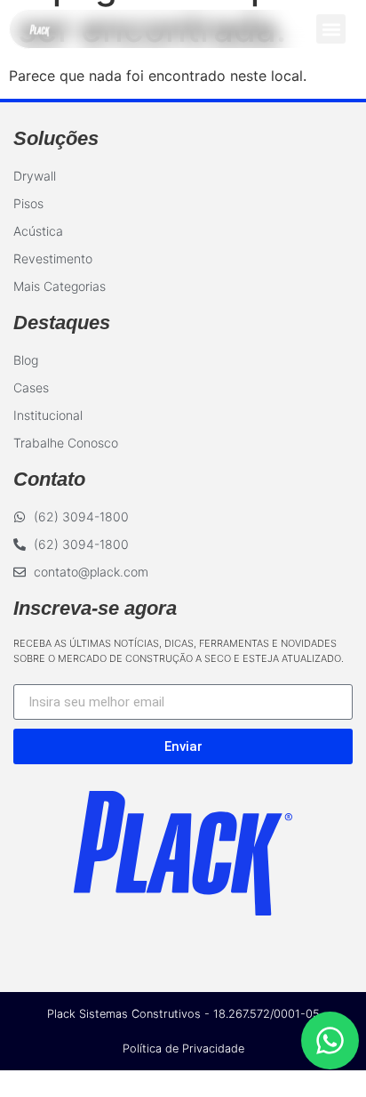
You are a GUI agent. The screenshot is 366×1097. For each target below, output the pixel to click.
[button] (331, 29)
